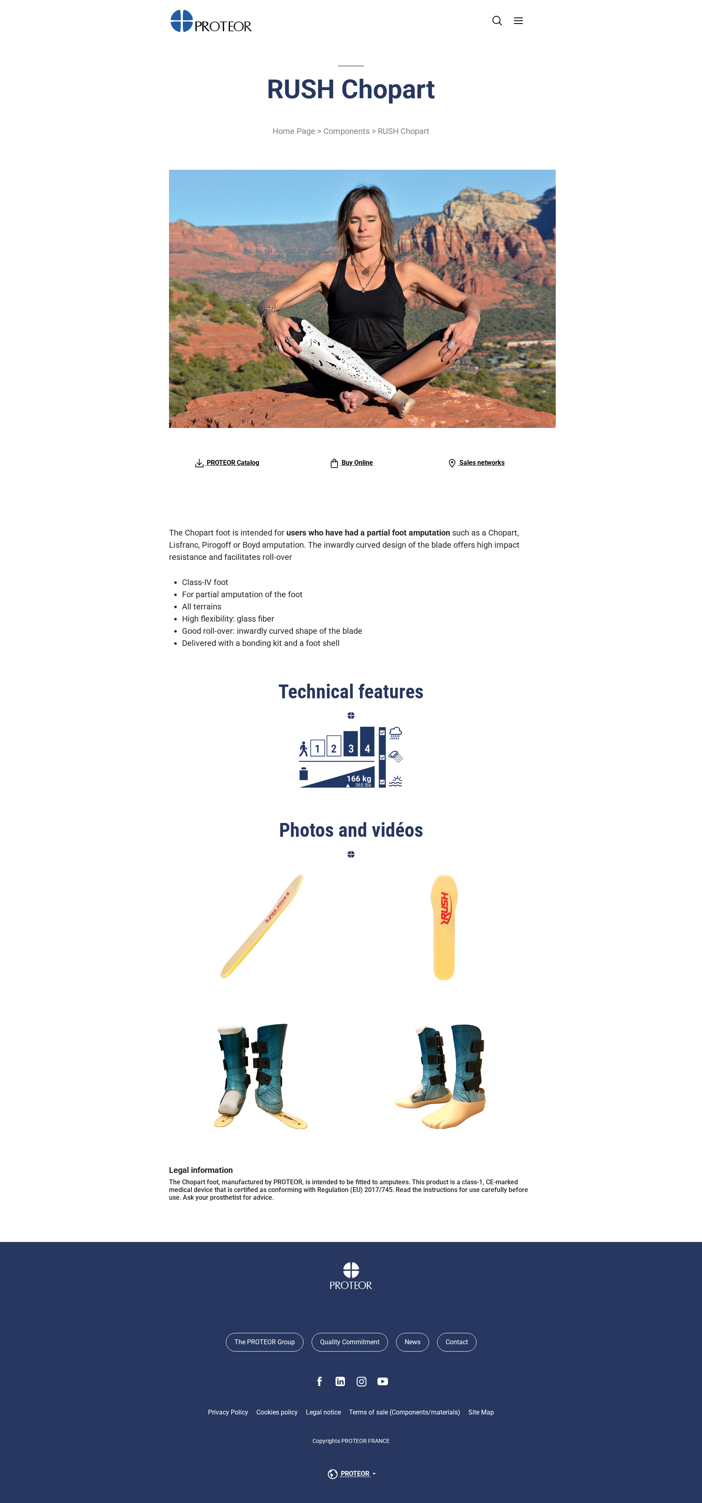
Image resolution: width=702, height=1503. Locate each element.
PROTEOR (355, 1474)
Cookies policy (277, 1412)
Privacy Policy (228, 1412)
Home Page (294, 131)
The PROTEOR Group (264, 1342)
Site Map (481, 1412)
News (412, 1342)
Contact (457, 1342)
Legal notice (323, 1412)
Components (346, 131)
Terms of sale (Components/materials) (404, 1412)
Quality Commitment (349, 1342)
